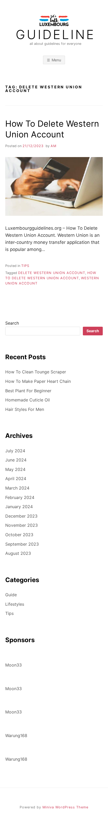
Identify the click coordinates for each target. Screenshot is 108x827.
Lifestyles (14, 604)
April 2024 (15, 478)
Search (12, 323)
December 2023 (21, 516)
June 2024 (15, 460)
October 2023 (19, 534)
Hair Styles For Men (24, 409)
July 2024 (15, 450)
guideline (55, 34)
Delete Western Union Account (51, 273)
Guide (11, 594)
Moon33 (13, 665)
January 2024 (19, 506)
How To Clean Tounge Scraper (35, 371)
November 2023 (21, 525)
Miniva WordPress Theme (65, 807)
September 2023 (22, 544)
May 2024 (15, 469)
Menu (56, 60)
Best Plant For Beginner (28, 390)
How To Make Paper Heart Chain (38, 381)
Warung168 (16, 735)
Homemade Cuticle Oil (27, 399)
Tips (25, 266)
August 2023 (18, 553)
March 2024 (17, 488)
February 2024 (19, 497)
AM (53, 146)
